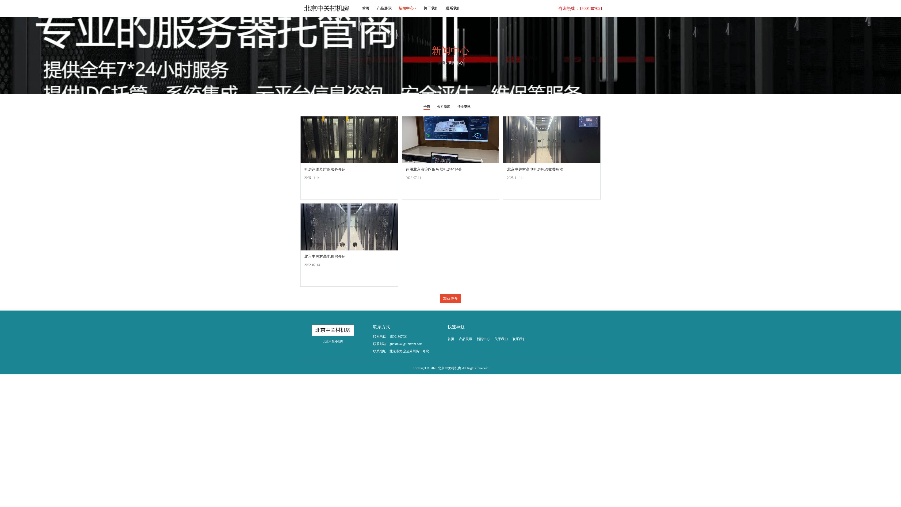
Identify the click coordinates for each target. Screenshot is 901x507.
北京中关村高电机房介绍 (325, 256)
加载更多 (450, 298)
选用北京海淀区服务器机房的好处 (434, 169)
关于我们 (431, 8)
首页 (366, 8)
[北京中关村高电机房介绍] (349, 226)
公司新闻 (443, 106)
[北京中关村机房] (326, 8)
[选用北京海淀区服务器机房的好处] (450, 139)
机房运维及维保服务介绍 (325, 169)
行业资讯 (463, 106)
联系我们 (453, 8)
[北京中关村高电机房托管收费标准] (551, 139)
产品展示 (384, 8)
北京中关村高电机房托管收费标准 (535, 169)
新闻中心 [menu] (406, 8)
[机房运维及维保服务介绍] (349, 139)
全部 (427, 106)
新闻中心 (483, 339)
